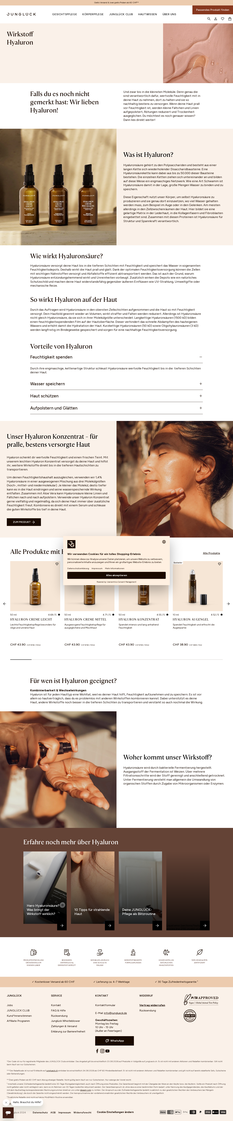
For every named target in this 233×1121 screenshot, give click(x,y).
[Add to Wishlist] (57, 564)
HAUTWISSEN (147, 14)
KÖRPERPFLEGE (93, 14)
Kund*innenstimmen (19, 1015)
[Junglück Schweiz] (18, 14)
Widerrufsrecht (82, 1112)
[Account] (215, 18)
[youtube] (107, 1051)
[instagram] (102, 1051)
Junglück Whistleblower (65, 1021)
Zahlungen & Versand (64, 1026)
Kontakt (56, 1005)
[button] (24, 522)
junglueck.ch (52, 1070)
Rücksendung (59, 1015)
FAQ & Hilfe (58, 1010)
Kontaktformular (105, 1005)
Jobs (10, 1005)
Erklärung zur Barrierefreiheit (68, 1031)
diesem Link (85, 1090)
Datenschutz (40, 1112)
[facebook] (97, 1051)
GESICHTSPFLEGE (64, 14)
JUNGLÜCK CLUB (121, 14)
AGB (53, 1112)
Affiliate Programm (18, 1021)
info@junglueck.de (115, 1013)
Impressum (64, 1112)
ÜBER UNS (169, 14)
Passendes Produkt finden (212, 9)
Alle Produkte (211, 553)
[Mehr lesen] (62, 925)
